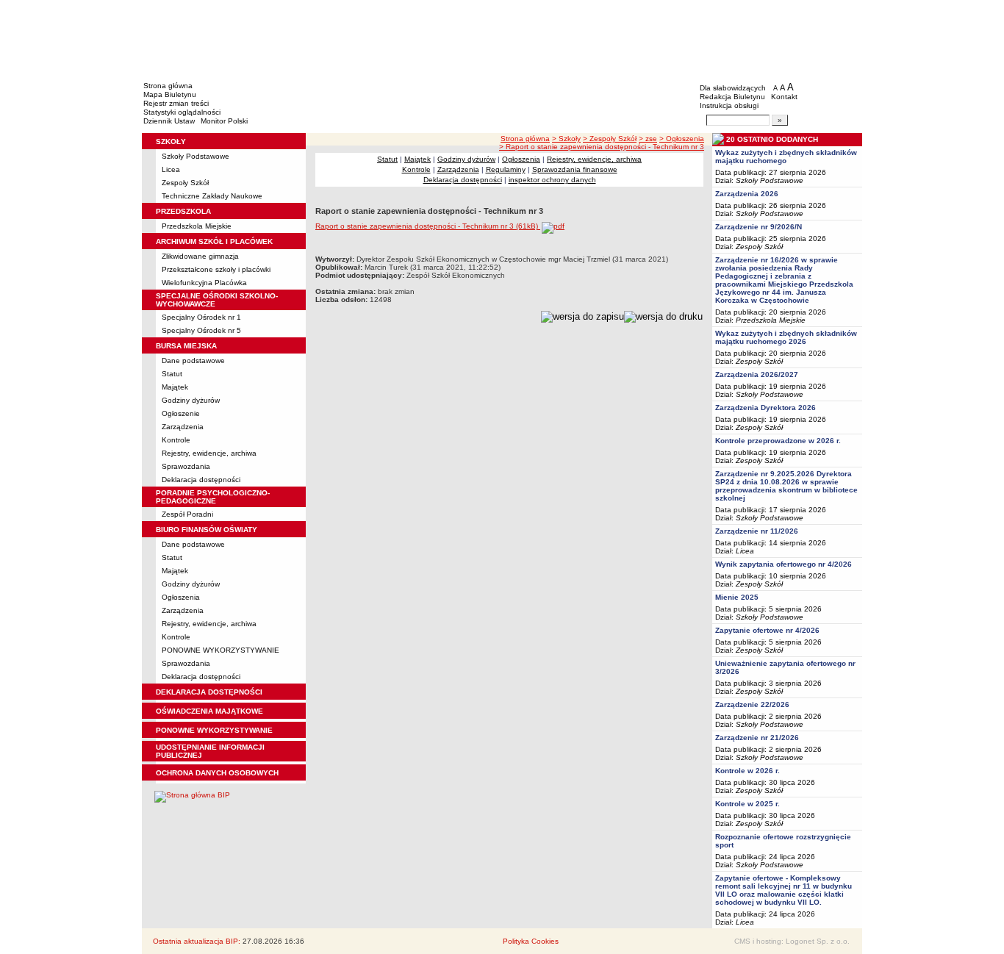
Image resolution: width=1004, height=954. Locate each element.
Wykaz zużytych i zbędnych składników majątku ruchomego (786, 156)
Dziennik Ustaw (169, 121)
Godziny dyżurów (191, 400)
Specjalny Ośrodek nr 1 (201, 317)
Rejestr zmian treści (176, 103)
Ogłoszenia (181, 597)
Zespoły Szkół (185, 183)
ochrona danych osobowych (217, 773)
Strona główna (168, 86)
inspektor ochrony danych (552, 180)
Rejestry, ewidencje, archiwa (209, 453)
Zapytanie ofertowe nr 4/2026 (767, 630)
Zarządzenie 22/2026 (752, 704)
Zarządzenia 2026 (746, 194)
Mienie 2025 (737, 597)
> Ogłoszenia (681, 139)
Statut (172, 374)
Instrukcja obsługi (729, 105)
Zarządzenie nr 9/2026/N (758, 227)
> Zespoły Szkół (610, 139)
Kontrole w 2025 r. (747, 804)
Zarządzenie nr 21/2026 (757, 738)
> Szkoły (566, 139)
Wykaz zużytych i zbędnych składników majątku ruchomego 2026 (786, 337)
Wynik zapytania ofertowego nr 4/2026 (783, 564)
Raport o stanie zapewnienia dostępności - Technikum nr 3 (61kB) (427, 226)
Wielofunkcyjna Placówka (204, 283)
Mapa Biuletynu (169, 94)
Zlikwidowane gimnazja (200, 256)
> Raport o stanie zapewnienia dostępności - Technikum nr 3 (601, 147)
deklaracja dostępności (209, 692)
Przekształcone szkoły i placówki (216, 269)
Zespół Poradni (187, 514)
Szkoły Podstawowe (195, 156)
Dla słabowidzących (733, 88)
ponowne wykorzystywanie (214, 730)
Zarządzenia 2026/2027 (756, 374)
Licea (171, 169)
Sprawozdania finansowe (574, 169)
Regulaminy (506, 169)
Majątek (175, 387)
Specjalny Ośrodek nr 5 (201, 330)
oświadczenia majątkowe (209, 711)
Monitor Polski (224, 121)
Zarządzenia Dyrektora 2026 (765, 408)
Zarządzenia (183, 427)
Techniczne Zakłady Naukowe (212, 196)
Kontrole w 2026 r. (747, 771)
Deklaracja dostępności (201, 480)
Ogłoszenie (181, 413)
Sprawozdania (186, 466)
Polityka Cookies (531, 941)
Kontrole (176, 440)
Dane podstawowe (193, 360)
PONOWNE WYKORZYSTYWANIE (220, 650)
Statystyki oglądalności (181, 112)
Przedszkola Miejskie (197, 226)
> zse (648, 139)
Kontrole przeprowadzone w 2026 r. (778, 441)
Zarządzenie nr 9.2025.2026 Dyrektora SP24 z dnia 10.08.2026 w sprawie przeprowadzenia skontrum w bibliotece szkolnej (786, 486)
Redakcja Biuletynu (732, 97)
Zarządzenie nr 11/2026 (756, 531)
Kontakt (784, 97)
